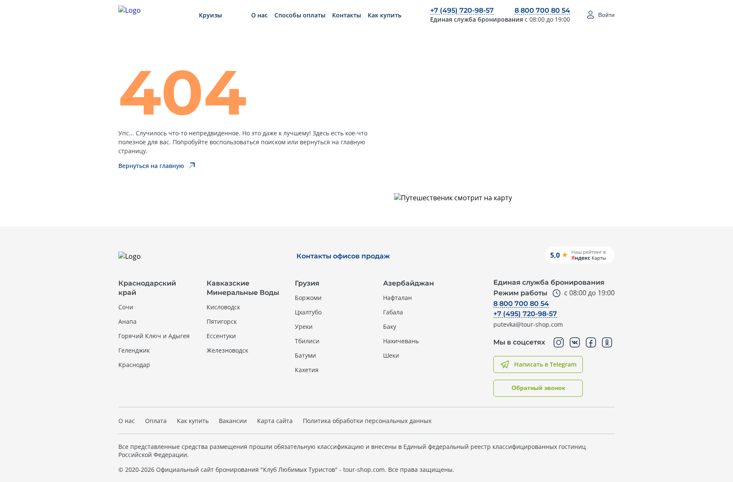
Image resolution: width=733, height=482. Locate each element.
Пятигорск (222, 321)
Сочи (125, 307)
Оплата (156, 421)
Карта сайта (275, 421)
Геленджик (134, 350)
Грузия (307, 283)
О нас (259, 15)
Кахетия (307, 370)
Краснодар (134, 365)
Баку (389, 326)
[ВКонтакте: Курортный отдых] (575, 342)
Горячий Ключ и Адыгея (154, 336)
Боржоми (308, 298)
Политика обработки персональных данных (367, 421)
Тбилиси (307, 341)
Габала (393, 312)
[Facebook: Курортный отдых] (591, 342)
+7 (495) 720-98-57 (462, 10)
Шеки (391, 355)
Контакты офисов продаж (343, 256)
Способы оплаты (299, 15)
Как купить (384, 15)
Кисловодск (223, 307)
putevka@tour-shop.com (528, 324)
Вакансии (233, 421)
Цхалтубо (308, 312)
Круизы (210, 15)
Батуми (305, 355)
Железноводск (227, 350)
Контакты (346, 15)
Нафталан (397, 298)
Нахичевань (401, 341)
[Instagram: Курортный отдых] (559, 342)
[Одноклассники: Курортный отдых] (607, 342)
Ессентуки (221, 336)
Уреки (304, 326)
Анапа (127, 321)
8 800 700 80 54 (542, 10)
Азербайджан (408, 283)
